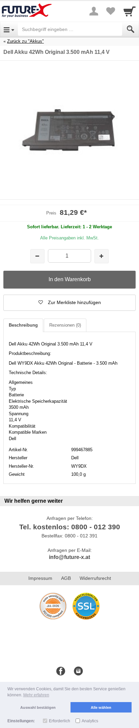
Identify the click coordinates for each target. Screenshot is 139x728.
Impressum (40, 578)
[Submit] (130, 29)
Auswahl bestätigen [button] (38, 707)
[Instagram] (78, 671)
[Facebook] (61, 671)
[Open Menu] (9, 29)
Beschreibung (23, 325)
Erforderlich (59, 721)
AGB (66, 578)
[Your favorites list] (110, 11)
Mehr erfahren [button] (36, 695)
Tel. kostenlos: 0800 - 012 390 (69, 527)
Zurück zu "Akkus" (25, 41)
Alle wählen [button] (101, 707)
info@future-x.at (69, 557)
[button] (69, 303)
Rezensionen (65, 325)
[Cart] (129, 11)
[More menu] (94, 11)
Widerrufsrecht (95, 578)
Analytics (90, 721)
